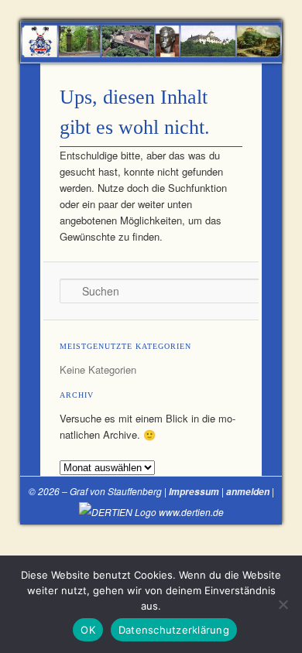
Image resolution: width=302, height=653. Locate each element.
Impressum (194, 491)
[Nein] (282, 604)
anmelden (247, 491)
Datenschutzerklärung (173, 630)
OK (88, 630)
